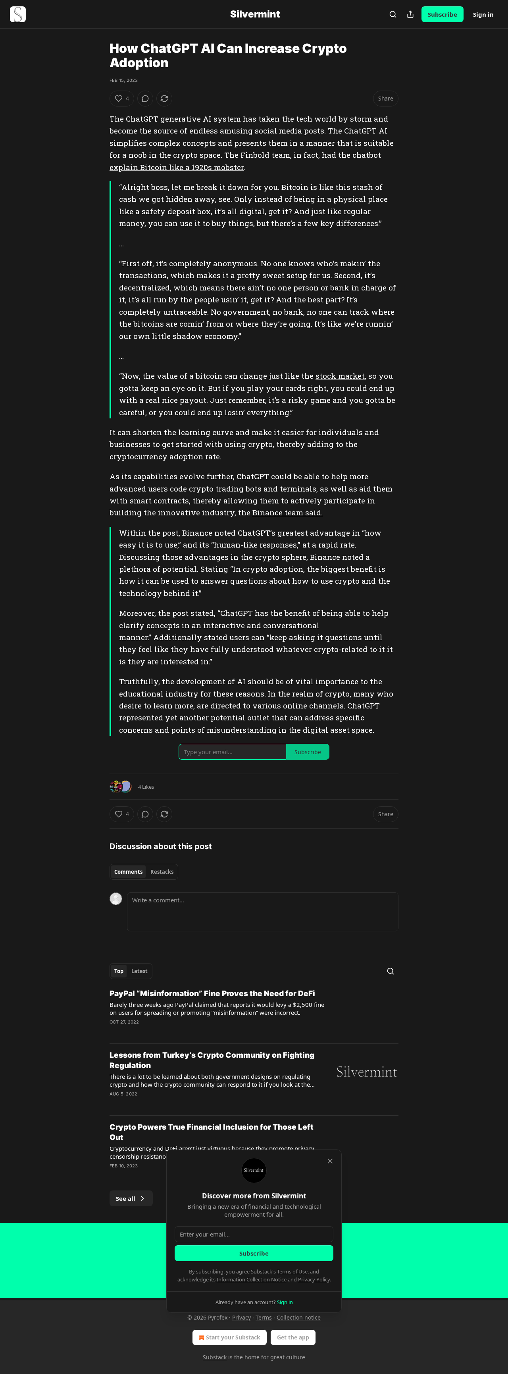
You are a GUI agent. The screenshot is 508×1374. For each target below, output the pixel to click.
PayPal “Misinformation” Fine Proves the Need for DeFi (212, 993)
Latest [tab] (139, 971)
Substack (215, 1357)
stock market (340, 376)
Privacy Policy (314, 1279)
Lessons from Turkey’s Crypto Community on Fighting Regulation (212, 1060)
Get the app (293, 1337)
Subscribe (442, 14)
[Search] (393, 14)
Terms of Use (292, 1271)
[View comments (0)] (145, 98)
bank (339, 287)
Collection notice (299, 1317)
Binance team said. (287, 512)
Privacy (241, 1317)
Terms (264, 1317)
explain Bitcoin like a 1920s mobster (177, 167)
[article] (254, 1012)
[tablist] (144, 872)
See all (125, 1198)
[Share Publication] (410, 14)
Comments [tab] (128, 871)
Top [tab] (118, 971)
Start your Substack (233, 1337)
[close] (330, 1161)
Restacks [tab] (161, 871)
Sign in (483, 14)
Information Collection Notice (252, 1279)
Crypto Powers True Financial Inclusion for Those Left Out (212, 1132)
